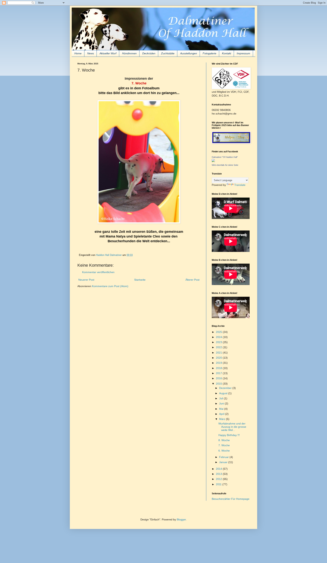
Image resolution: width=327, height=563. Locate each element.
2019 (219, 362)
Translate (239, 184)
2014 (219, 468)
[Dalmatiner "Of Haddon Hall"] (213, 161)
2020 (219, 357)
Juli (221, 398)
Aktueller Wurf (108, 53)
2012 (219, 478)
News (90, 53)
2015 (219, 383)
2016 (219, 378)
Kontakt (226, 53)
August (223, 393)
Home (78, 53)
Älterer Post (192, 279)
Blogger (181, 519)
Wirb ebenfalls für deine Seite (225, 165)
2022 (219, 347)
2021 (219, 352)
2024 (219, 337)
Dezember (225, 387)
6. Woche (224, 450)
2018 (219, 368)
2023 (219, 342)
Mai (221, 408)
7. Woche (224, 445)
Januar (223, 462)
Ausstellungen (188, 53)
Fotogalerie (209, 53)
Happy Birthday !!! (229, 435)
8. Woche (224, 440)
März (222, 418)
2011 (219, 484)
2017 (219, 373)
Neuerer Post (86, 279)
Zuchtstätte (167, 53)
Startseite (140, 279)
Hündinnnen (129, 53)
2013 (219, 473)
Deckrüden (148, 53)
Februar (224, 457)
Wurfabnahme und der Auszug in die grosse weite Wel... (232, 426)
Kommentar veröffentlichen (98, 272)
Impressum (243, 53)
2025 (219, 331)
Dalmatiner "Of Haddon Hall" (225, 157)
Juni (222, 403)
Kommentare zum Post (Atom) (110, 286)
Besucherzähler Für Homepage (230, 498)
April (222, 413)
